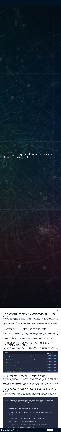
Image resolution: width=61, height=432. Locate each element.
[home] (6, 2)
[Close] (60, 430)
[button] (35, 2)
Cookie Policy (16, 430)
